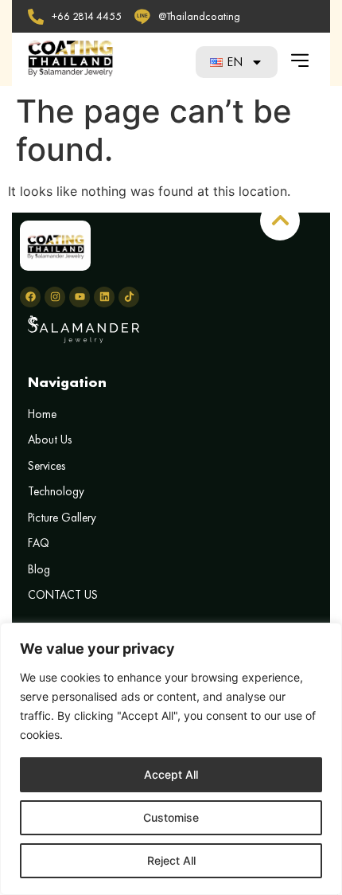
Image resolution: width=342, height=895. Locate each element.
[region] (171, 759)
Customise (171, 817)
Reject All (171, 860)
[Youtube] (79, 297)
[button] (300, 60)
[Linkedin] (104, 297)
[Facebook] (30, 297)
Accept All (171, 774)
